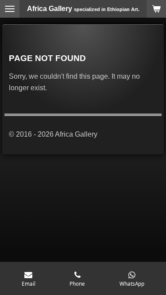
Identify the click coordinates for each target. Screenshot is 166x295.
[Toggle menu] (9, 9)
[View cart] (156, 9)
